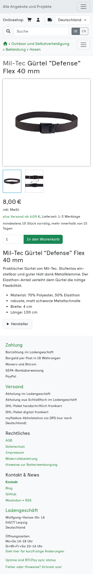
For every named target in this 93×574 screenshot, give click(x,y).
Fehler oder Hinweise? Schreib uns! (33, 567)
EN (84, 31)
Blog (9, 488)
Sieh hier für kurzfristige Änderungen (34, 551)
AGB (8, 440)
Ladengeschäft (21, 510)
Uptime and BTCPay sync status (30, 560)
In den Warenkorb (43, 239)
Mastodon (13, 500)
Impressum (14, 453)
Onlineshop (13, 20)
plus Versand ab (21, 217)
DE (76, 31)
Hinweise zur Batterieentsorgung (31, 465)
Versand (14, 386)
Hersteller (19, 324)
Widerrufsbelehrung (21, 459)
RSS (28, 500)
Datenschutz (15, 447)
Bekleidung (16, 49)
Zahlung (14, 345)
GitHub (10, 494)
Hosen (35, 49)
